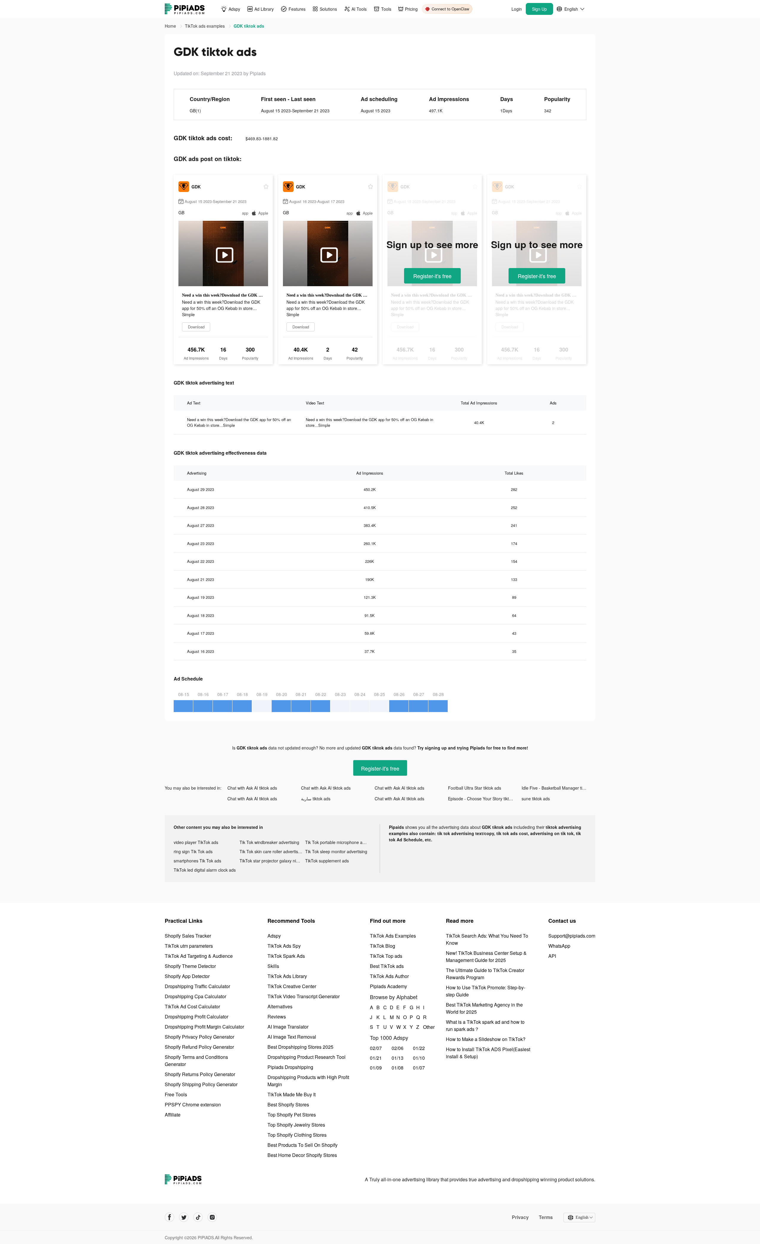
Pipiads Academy (388, 986)
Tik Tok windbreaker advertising (269, 842)
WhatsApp (559, 945)
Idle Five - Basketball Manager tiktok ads (558, 788)
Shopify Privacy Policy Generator (199, 1036)
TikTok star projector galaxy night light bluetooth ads (272, 861)
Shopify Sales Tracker (188, 935)
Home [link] (171, 26)
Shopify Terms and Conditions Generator (196, 1060)
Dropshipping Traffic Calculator (197, 986)
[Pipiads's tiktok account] (198, 1217)
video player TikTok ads (196, 842)
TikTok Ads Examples (393, 935)
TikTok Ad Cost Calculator (192, 1006)
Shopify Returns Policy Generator (200, 1074)
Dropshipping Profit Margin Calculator (204, 1026)
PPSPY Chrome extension (193, 1104)
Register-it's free (432, 276)
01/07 (419, 1067)
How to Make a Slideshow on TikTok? (485, 1039)
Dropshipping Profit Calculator (196, 1016)
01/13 (397, 1057)
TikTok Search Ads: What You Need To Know (487, 939)
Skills (273, 966)
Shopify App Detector (187, 976)
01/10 (419, 1057)
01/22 (419, 1048)
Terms (546, 1217)
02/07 (376, 1048)
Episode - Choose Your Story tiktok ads (484, 798)
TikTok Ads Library (287, 976)
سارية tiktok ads (315, 798)
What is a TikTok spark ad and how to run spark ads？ (485, 1025)
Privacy (520, 1217)
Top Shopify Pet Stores (291, 1114)
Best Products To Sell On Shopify (302, 1144)
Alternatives (279, 1006)
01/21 (376, 1057)
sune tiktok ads (536, 798)
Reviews (276, 1016)
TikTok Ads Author (389, 976)
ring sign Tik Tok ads (193, 851)
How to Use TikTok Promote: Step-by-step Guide (485, 991)
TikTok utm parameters (189, 945)
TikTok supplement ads (327, 861)
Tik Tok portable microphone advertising (338, 842)
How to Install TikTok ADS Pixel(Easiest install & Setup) (488, 1053)
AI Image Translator (287, 1026)
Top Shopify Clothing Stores (297, 1134)
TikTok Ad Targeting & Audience (199, 955)
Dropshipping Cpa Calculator (195, 996)
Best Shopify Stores (288, 1104)
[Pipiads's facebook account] (169, 1217)
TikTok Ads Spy (284, 945)
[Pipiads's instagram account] (212, 1217)
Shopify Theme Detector (190, 966)
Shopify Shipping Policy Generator (201, 1084)
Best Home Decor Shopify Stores (302, 1155)
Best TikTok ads (387, 966)
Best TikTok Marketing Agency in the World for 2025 (484, 1008)
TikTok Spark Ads (286, 955)
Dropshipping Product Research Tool (306, 1057)
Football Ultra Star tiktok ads (474, 788)
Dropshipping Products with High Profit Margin (308, 1081)
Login (517, 9)
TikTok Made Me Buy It (291, 1094)
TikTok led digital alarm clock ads (205, 870)
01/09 (376, 1067)
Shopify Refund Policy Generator (199, 1046)
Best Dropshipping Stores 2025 (300, 1046)
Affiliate (172, 1114)
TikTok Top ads (386, 955)
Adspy (274, 935)
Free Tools (176, 1094)
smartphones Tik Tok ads (197, 861)
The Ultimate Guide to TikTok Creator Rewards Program (485, 974)
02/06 (397, 1048)
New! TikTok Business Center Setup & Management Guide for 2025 (486, 956)
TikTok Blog (382, 945)
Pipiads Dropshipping (290, 1067)
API (552, 955)
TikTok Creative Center (291, 986)
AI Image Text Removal (291, 1036)
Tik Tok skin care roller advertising (272, 851)
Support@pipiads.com (571, 935)
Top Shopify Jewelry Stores (296, 1124)
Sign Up (539, 9)
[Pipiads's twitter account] (184, 1217)
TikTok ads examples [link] (205, 26)
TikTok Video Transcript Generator (303, 996)
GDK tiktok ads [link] (249, 26)
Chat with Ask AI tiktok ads (252, 788)
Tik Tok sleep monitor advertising (336, 851)
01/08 (397, 1067)
